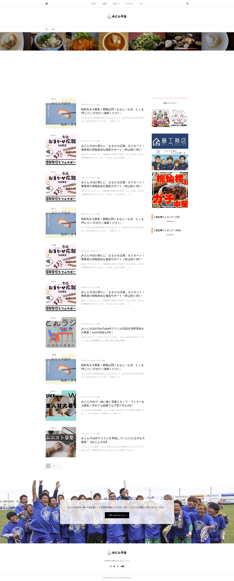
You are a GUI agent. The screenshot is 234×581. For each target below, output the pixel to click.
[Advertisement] (117, 80)
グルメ (93, 4)
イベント (129, 4)
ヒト (141, 4)
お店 (104, 4)
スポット (116, 4)
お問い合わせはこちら (117, 515)
